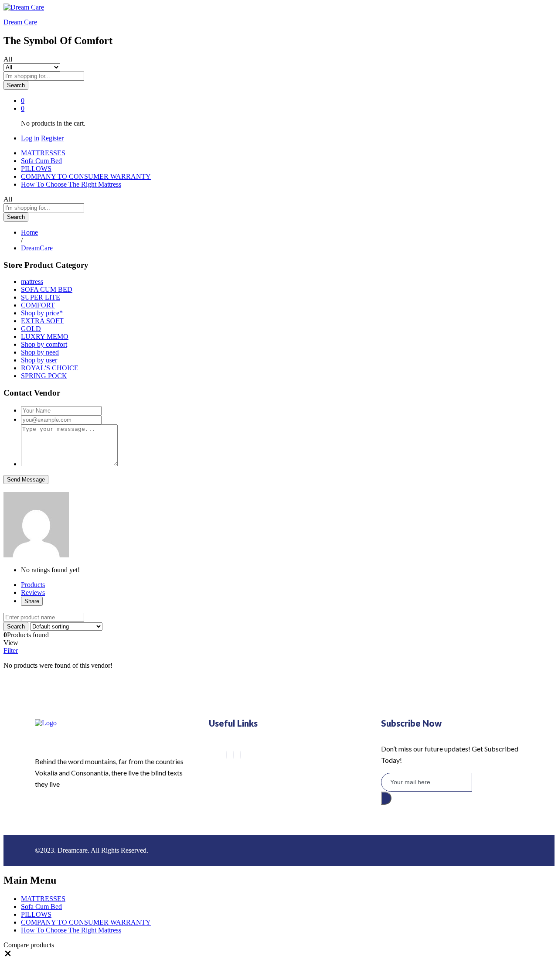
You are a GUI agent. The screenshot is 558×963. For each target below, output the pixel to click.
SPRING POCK (44, 375)
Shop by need (40, 352)
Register (52, 138)
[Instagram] (240, 755)
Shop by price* (42, 313)
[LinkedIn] (233, 755)
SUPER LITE (40, 297)
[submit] (386, 798)
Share (31, 601)
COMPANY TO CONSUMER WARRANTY (86, 176)
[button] (7, 955)
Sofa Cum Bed (41, 160)
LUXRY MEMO (44, 336)
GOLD (31, 328)
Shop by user (39, 360)
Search (16, 85)
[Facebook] (226, 755)
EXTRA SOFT (42, 320)
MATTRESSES (43, 153)
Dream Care (20, 22)
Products (33, 584)
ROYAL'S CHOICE (49, 368)
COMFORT (38, 305)
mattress (32, 281)
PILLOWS (36, 168)
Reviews (33, 592)
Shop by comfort (44, 344)
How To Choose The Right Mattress (71, 184)
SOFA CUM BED (46, 289)
